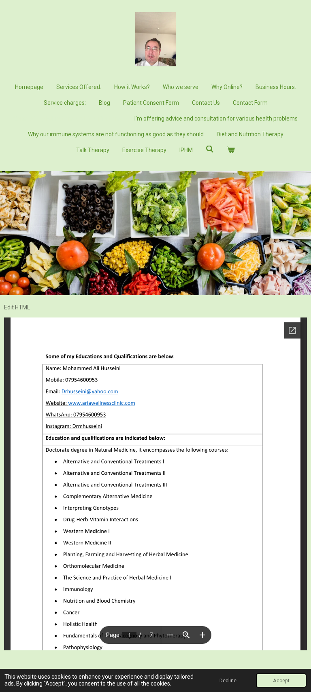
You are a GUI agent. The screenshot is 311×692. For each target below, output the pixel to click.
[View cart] (230, 150)
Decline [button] (227, 680)
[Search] (209, 149)
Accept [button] (281, 680)
